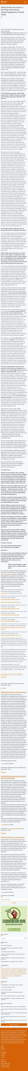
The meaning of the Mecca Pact (8, 951)
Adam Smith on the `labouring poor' (14, 692)
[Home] (4, 2)
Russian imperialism (6, 968)
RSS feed (3, 1049)
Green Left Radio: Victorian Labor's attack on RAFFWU (13, 1006)
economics (13, 674)
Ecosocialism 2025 (5, 1063)
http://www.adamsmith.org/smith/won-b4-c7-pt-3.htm (11, 635)
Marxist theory (5, 674)
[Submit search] (25, 938)
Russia (7, 971)
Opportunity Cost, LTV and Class (13, 837)
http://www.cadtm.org (6, 574)
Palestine (24, 973)
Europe (3, 975)
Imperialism (14, 968)
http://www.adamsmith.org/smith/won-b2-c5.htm (10, 621)
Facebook (3, 1053)
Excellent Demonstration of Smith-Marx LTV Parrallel (13, 777)
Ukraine (3, 971)
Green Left (3, 1061)
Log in (2, 763)
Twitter (3, 1055)
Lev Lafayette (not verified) (14, 828)
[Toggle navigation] (25, 2)
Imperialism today (22, 968)
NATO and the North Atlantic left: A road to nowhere (13, 995)
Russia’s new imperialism (6, 945)
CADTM (4, 677)
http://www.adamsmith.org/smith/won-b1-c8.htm (10, 614)
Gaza (19, 973)
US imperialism (5, 973)
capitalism (19, 674)
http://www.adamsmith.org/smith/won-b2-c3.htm (10, 599)
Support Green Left (14, 1024)
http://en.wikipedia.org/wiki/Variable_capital (12, 602)
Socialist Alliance (5, 1066)
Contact (3, 1057)
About (2, 1047)
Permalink (3, 688)
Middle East (4, 977)
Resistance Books (5, 1065)
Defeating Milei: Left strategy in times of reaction (12, 961)
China (10, 973)
